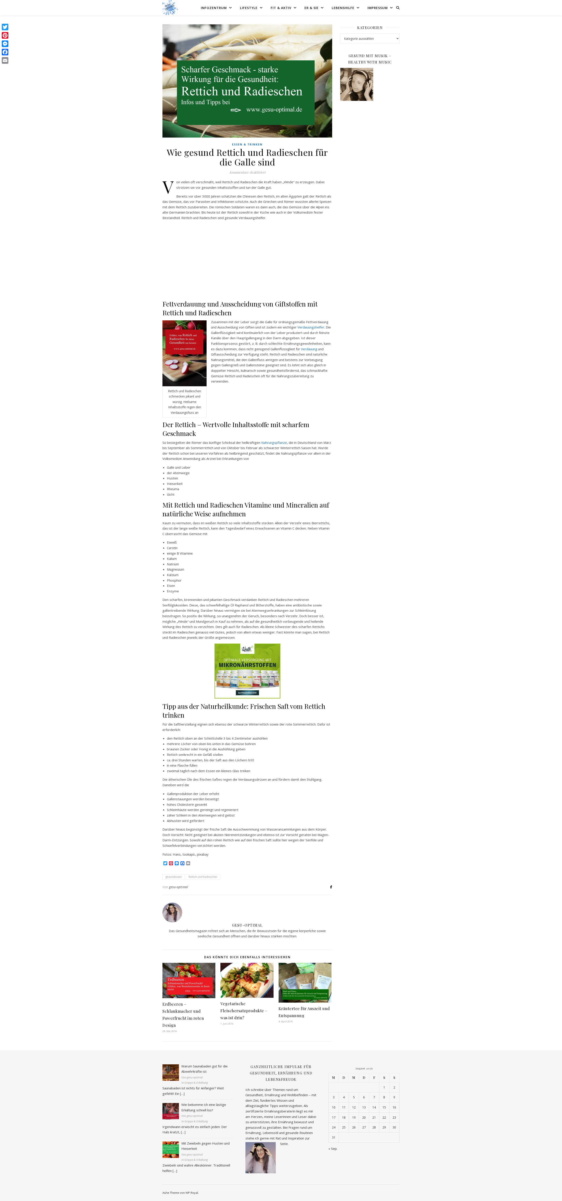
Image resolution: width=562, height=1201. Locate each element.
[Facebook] (5, 52)
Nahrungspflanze (274, 442)
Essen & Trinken (247, 144)
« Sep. (332, 1148)
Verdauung (309, 349)
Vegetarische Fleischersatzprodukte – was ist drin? (243, 1010)
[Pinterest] (5, 35)
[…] (182, 1093)
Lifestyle (249, 7)
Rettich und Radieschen (203, 877)
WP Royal (192, 1193)
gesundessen (173, 877)
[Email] (5, 60)
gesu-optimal (178, 887)
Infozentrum (214, 7)
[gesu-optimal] (170, 7)
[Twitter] (5, 27)
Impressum (377, 7)
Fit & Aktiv (281, 7)
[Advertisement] (247, 260)
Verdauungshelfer (310, 327)
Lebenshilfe (343, 7)
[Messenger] (5, 44)
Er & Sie (311, 7)
